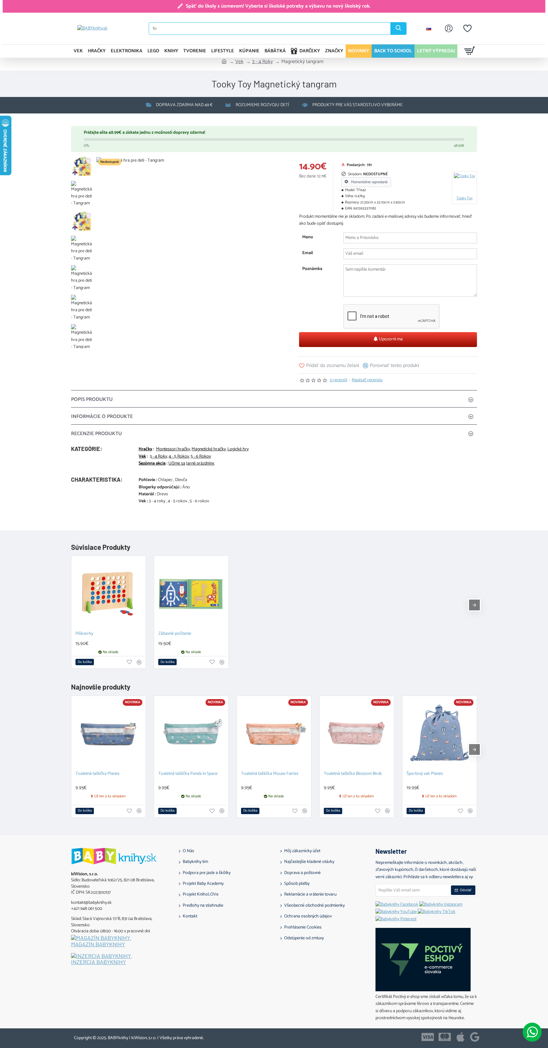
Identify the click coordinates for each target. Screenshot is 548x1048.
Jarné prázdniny (200, 463)
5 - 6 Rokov (201, 456)
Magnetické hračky (209, 449)
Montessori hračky (173, 449)
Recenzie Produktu (96, 433)
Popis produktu (92, 399)
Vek (239, 62)
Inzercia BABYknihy (98, 962)
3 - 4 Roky (262, 62)
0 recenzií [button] (338, 380)
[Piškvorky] (108, 592)
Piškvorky (84, 634)
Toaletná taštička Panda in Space (188, 774)
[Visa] (427, 1037)
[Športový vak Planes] (439, 733)
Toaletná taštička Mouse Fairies (269, 774)
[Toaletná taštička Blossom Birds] (356, 733)
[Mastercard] (445, 1037)
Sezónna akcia (152, 463)
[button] (329, 366)
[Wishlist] (467, 28)
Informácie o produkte (102, 416)
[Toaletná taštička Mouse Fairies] (274, 733)
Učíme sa (176, 463)
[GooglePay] (475, 1037)
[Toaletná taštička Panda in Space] (191, 733)
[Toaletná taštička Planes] (108, 733)
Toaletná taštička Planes (97, 774)
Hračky (145, 449)
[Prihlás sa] (449, 28)
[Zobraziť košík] (470, 51)
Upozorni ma (390, 339)
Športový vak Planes (425, 774)
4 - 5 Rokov (179, 456)
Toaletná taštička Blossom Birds (353, 774)
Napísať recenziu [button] (367, 380)
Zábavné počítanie (174, 634)
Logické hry (238, 449)
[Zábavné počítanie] (191, 592)
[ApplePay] (460, 1037)
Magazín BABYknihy (98, 944)
